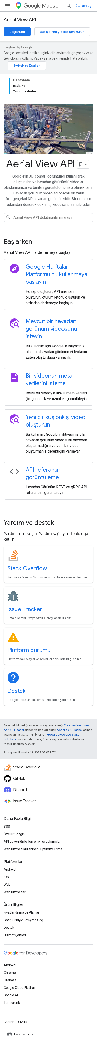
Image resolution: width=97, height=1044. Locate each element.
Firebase (10, 980)
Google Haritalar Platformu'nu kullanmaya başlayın (56, 274)
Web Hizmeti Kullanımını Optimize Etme (33, 849)
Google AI (11, 995)
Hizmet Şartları (15, 935)
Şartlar (9, 1022)
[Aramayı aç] (69, 5)
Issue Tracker (25, 609)
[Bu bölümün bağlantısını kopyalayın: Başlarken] (38, 242)
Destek (17, 691)
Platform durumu (29, 650)
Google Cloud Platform (20, 988)
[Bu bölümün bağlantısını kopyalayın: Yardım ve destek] (60, 523)
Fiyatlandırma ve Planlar (21, 912)
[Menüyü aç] (7, 5)
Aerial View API (20, 20)
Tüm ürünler (13, 1003)
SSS (7, 826)
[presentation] (48, 241)
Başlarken (17, 32)
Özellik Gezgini (14, 834)
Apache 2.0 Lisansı (69, 730)
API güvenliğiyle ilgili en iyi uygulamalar (32, 841)
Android (10, 869)
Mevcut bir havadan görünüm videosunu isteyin (51, 329)
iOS (6, 877)
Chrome (10, 972)
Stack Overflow (27, 568)
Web (7, 884)
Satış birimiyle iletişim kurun (62, 32)
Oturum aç (83, 6)
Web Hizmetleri (15, 892)
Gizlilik (22, 1022)
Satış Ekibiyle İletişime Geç (23, 920)
